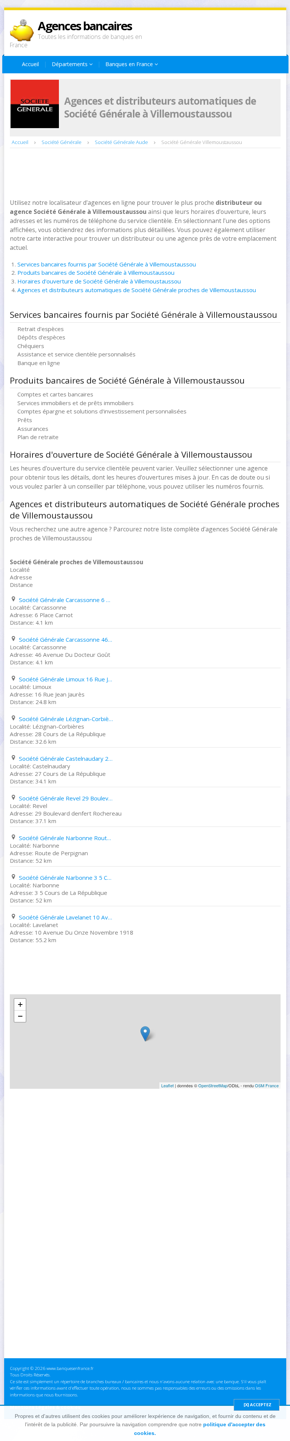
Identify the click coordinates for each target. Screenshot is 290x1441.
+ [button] (20, 1004)
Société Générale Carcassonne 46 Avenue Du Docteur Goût (66, 639)
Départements (70, 64)
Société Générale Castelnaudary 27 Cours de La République (66, 758)
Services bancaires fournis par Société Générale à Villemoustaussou (106, 264)
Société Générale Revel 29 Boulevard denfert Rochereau (66, 798)
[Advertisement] (147, 174)
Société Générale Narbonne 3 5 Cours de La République (66, 877)
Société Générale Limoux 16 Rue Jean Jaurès (66, 679)
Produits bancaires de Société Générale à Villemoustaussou (95, 272)
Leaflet (167, 1085)
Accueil (30, 64)
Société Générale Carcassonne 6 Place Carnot (66, 600)
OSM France (267, 1085)
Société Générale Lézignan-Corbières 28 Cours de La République (66, 719)
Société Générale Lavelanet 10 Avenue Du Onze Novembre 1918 (66, 917)
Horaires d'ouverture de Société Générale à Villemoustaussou (99, 281)
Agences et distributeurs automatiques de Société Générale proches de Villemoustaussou (136, 290)
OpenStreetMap (212, 1085)
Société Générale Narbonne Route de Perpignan (66, 838)
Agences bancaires (85, 26)
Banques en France (129, 64)
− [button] (20, 1016)
